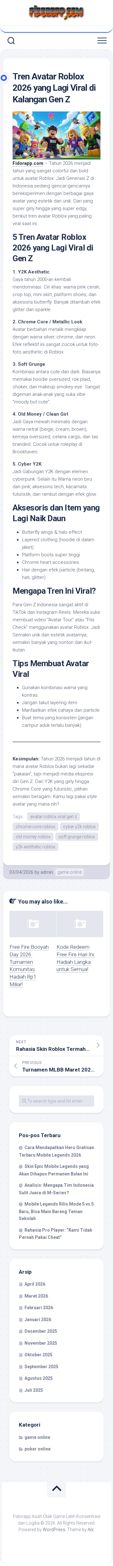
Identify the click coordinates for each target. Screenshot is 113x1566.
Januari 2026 (37, 1319)
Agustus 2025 (38, 1378)
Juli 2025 (33, 1390)
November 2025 (40, 1343)
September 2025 (41, 1366)
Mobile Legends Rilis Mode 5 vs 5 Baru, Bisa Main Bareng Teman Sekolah (56, 1211)
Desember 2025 (40, 1331)
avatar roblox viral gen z (53, 816)
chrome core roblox (35, 826)
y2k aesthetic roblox (35, 846)
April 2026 (34, 1284)
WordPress (54, 1529)
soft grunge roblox (76, 836)
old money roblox (33, 836)
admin (46, 872)
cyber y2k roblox (79, 826)
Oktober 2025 (38, 1354)
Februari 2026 (38, 1307)
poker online (37, 1448)
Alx (91, 1529)
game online (69, 872)
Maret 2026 (36, 1296)
